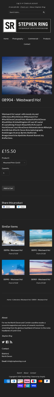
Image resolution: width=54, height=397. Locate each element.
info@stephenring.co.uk (16, 361)
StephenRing (26, 376)
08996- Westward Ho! (13, 250)
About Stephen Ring (37, 7)
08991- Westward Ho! (40, 250)
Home (6, 38)
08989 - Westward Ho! (40, 279)
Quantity (5, 168)
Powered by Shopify (38, 376)
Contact (27, 44)
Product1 (5, 158)
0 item (14, 7)
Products (46, 38)
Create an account (31, 3)
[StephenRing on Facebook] (7, 342)
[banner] (27, 26)
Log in (18, 3)
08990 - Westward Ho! (13, 279)
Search (19, 373)
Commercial (33, 38)
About (26, 373)
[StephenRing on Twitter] (3, 342)
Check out (24, 7)
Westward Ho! (26, 300)
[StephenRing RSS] (11, 342)
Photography (17, 38)
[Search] (44, 12)
